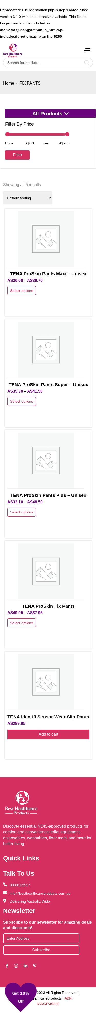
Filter (17, 155)
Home (8, 83)
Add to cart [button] (48, 734)
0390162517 (20, 885)
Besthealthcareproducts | (44, 998)
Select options (21, 291)
